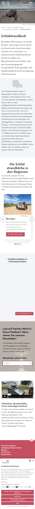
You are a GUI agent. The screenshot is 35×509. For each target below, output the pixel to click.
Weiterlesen (16, 234)
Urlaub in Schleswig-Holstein (15, 27)
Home (3, 27)
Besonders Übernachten (11, 29)
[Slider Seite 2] (18, 244)
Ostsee (17, 125)
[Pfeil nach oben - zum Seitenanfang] (31, 439)
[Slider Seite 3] (20, 244)
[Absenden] (30, 363)
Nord (5, 125)
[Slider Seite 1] (16, 244)
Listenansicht (24, 314)
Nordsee (10, 218)
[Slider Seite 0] (15, 244)
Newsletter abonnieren (15, 358)
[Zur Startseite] (27, 4)
